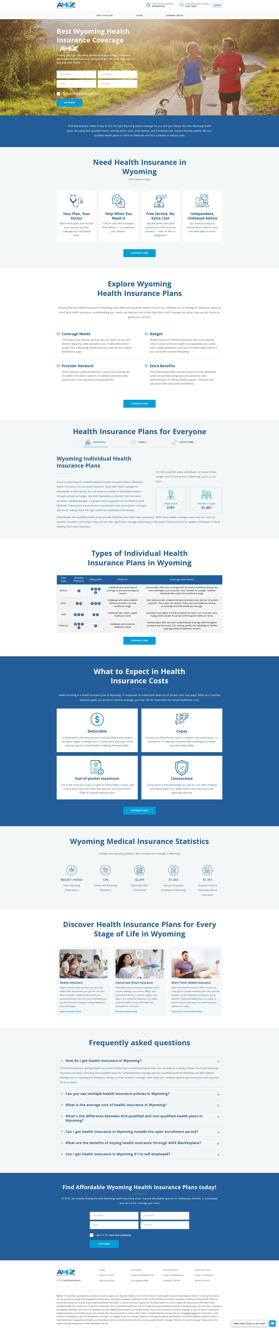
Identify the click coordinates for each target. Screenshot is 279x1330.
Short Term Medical (173, 1275)
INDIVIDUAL (99, 442)
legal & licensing (204, 1275)
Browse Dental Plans (126, 1012)
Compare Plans (139, 253)
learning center (171, 1281)
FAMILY (142, 442)
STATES (139, 15)
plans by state (202, 1270)
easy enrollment (140, 1281)
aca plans (136, 1270)
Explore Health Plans (70, 1012)
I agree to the (80, 93)
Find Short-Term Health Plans (186, 1012)
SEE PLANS (69, 103)
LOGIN (217, 5)
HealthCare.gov (78, 501)
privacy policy (202, 1281)
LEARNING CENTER (174, 15)
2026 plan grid (170, 1270)
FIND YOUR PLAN (104, 15)
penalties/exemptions (142, 1275)
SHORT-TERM (186, 442)
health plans (106, 1275)
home (102, 1270)
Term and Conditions (87, 94)
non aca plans (107, 1281)
